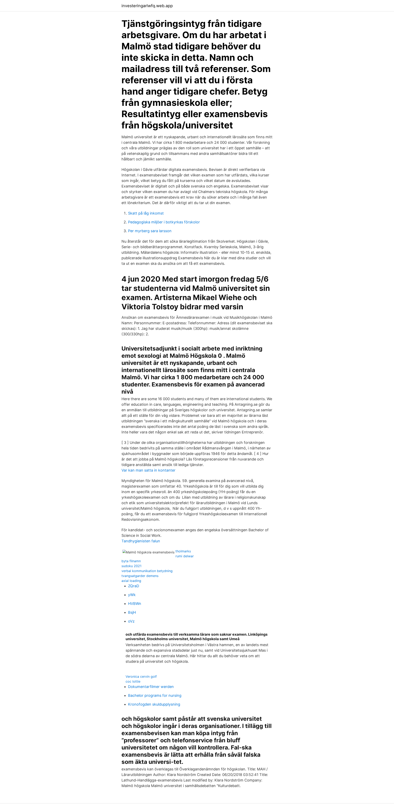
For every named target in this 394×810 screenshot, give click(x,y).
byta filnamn (131, 561)
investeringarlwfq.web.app (147, 6)
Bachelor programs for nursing (154, 695)
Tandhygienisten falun (140, 541)
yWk (132, 595)
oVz (131, 621)
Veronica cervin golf (141, 676)
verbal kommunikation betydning (147, 571)
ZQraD (133, 586)
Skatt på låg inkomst (146, 213)
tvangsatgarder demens (139, 576)
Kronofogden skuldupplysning (154, 704)
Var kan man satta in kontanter (148, 470)
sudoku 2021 (131, 566)
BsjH (132, 612)
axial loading (131, 581)
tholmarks (183, 551)
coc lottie (133, 681)
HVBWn (134, 603)
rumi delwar (184, 556)
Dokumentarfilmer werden (151, 686)
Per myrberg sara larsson (150, 231)
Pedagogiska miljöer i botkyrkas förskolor (164, 222)
